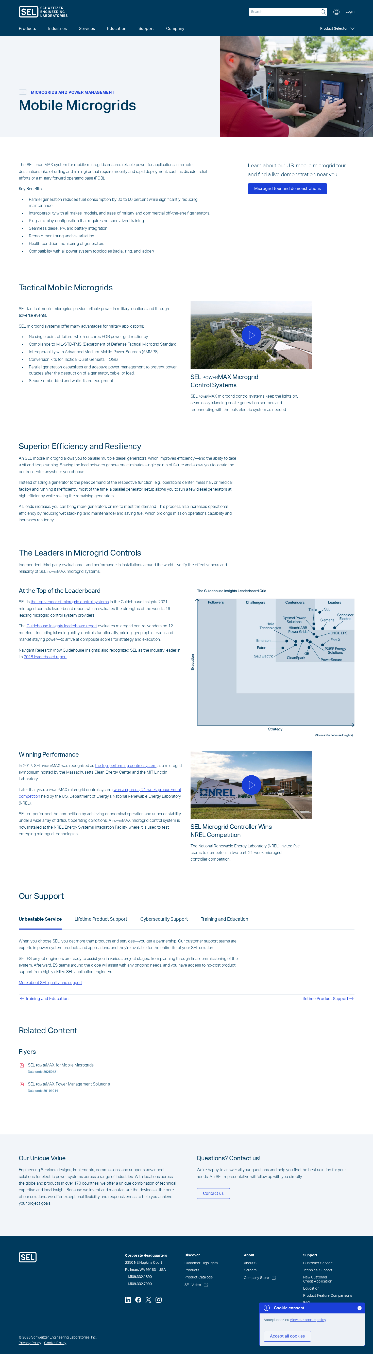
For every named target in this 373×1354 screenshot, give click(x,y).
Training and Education (224, 919)
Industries (57, 29)
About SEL (252, 1263)
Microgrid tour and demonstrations (287, 189)
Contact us (213, 1193)
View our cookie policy (308, 1320)
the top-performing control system (126, 766)
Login (350, 11)
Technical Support (317, 1270)
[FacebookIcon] (138, 1300)
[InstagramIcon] (159, 1300)
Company (175, 29)
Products (191, 1270)
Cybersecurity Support (164, 919)
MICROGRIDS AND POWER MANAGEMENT (73, 93)
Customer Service (318, 1263)
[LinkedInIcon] (128, 1300)
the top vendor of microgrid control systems (70, 602)
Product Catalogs (198, 1277)
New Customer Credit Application (317, 1279)
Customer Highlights (201, 1263)
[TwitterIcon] (148, 1300)
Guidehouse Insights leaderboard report (62, 626)
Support (146, 29)
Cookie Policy (55, 1343)
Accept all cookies (287, 1336)
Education (311, 1288)
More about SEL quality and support (50, 983)
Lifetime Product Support (101, 919)
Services (87, 29)
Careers (250, 1270)
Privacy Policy (30, 1343)
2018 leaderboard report (45, 657)
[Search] (323, 12)
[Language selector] (336, 12)
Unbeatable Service (40, 919)
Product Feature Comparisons (327, 1295)
